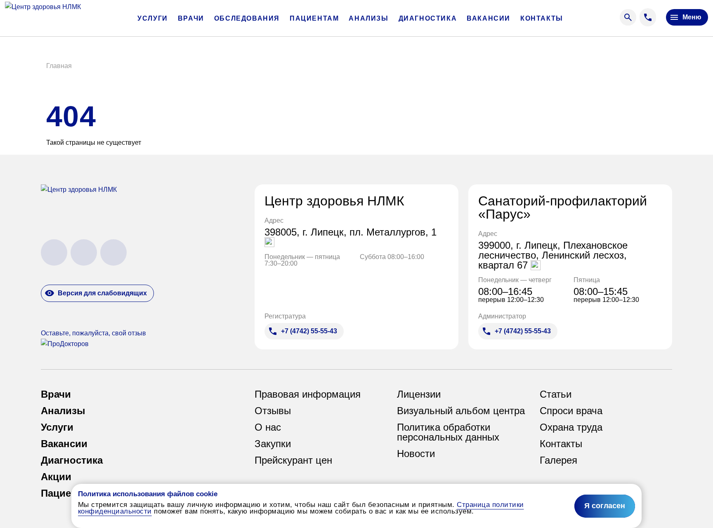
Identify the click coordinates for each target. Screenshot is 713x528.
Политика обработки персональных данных (448, 432)
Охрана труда (571, 427)
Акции (56, 477)
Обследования (247, 18)
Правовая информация (308, 394)
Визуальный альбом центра (461, 411)
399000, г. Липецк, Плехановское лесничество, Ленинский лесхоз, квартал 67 (553, 255)
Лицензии (419, 394)
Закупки (273, 444)
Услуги (152, 18)
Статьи (555, 394)
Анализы (368, 18)
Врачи (191, 18)
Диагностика (428, 18)
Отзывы (273, 411)
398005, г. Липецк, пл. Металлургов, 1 (350, 232)
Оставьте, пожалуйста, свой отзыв (93, 333)
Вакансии (488, 18)
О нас (268, 427)
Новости (416, 454)
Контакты (541, 18)
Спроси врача (571, 411)
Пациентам (314, 18)
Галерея (558, 460)
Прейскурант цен (293, 460)
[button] (59, 66)
